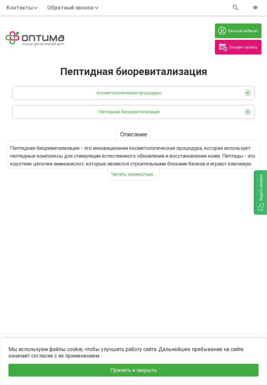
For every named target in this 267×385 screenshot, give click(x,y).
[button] (260, 192)
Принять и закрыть (133, 370)
